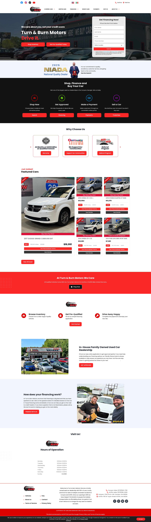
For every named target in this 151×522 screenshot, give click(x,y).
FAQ (43, 496)
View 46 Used (27, 262)
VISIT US (105, 9)
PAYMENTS (96, 9)
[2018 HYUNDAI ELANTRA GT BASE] (117, 196)
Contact (45, 500)
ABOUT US (114, 9)
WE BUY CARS (85, 9)
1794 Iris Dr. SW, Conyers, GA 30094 (52, 454)
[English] (73, 2)
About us (28, 500)
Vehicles (28, 496)
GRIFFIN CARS (62, 9)
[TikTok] (126, 501)
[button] (30, 147)
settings (68, 520)
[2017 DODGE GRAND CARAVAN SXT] (48, 216)
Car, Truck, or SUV (114, 360)
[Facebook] (114, 501)
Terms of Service (31, 503)
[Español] (77, 2)
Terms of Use (114, 51)
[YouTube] (122, 501)
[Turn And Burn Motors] (35, 9)
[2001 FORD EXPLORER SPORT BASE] (117, 237)
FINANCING (73, 9)
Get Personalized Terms (48, 249)
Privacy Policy (106, 51)
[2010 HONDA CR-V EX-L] (89, 196)
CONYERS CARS (48, 9)
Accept (141, 519)
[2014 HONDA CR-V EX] (89, 237)
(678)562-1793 (52, 456)
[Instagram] (118, 501)
